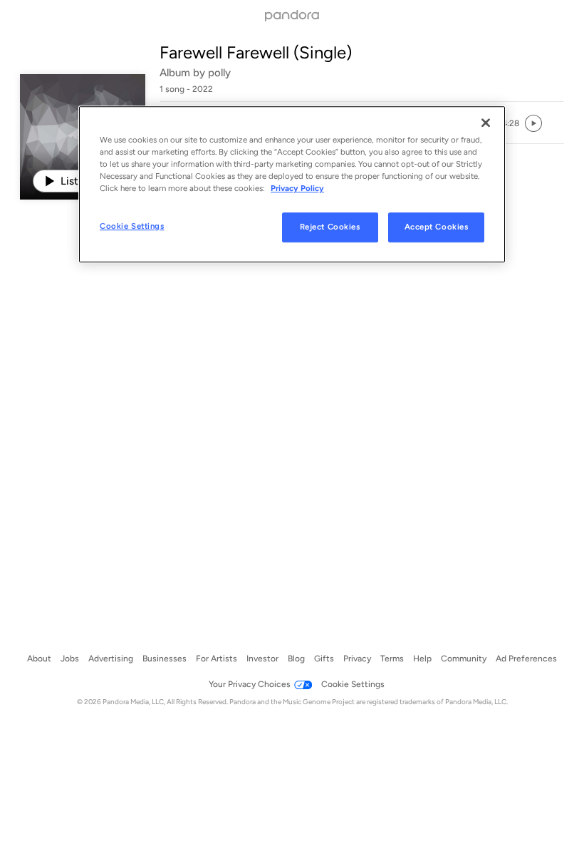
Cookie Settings (132, 227)
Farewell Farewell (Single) (256, 52)
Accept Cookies (437, 227)
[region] (292, 184)
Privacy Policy (297, 188)
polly (219, 72)
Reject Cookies (330, 227)
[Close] (485, 122)
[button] (510, 123)
